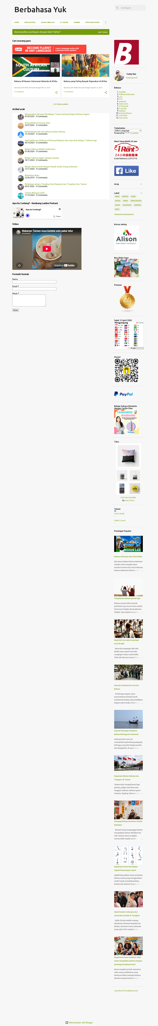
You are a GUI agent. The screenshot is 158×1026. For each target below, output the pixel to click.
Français (123, 108)
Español (122, 101)
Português (123, 106)
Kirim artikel (30, 22)
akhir (117, 209)
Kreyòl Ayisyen (125, 113)
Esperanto (123, 104)
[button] (56, 92)
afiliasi (117, 200)
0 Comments (19, 92)
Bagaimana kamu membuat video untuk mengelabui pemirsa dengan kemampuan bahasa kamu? (128, 960)
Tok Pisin (123, 115)
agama (117, 205)
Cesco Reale (119, 514)
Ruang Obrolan (47, 22)
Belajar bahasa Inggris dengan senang (42, 158)
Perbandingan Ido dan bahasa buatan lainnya (45, 132)
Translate (134, 133)
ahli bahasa (127, 205)
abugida (125, 196)
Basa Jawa (123, 118)
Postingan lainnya (60, 104)
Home (16, 22)
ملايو (120, 97)
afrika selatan (136, 200)
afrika (125, 200)
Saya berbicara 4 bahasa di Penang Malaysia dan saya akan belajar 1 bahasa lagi (61, 140)
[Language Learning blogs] (127, 312)
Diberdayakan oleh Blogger (80, 1022)
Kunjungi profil (132, 78)
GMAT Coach (119, 520)
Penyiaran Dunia (92, 22)
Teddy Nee (131, 74)
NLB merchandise (128, 497)
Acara (133, 196)
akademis (137, 205)
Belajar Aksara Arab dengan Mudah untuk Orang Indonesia (51, 166)
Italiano (122, 111)
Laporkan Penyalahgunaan (126, 991)
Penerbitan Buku (32, 175)
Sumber (77, 22)
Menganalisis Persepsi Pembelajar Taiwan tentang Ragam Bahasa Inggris (57, 114)
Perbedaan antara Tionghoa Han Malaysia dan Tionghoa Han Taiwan (56, 184)
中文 (121, 99)
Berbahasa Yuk (40, 9)
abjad (117, 196)
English (122, 92)
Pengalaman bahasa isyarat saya (127, 598)
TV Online (64, 22)
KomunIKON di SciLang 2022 (37, 123)
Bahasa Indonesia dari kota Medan (128, 557)
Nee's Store (130, 500)
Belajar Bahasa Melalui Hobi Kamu (40, 149)
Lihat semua (102, 32)
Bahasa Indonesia (126, 94)
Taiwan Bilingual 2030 (34, 193)
